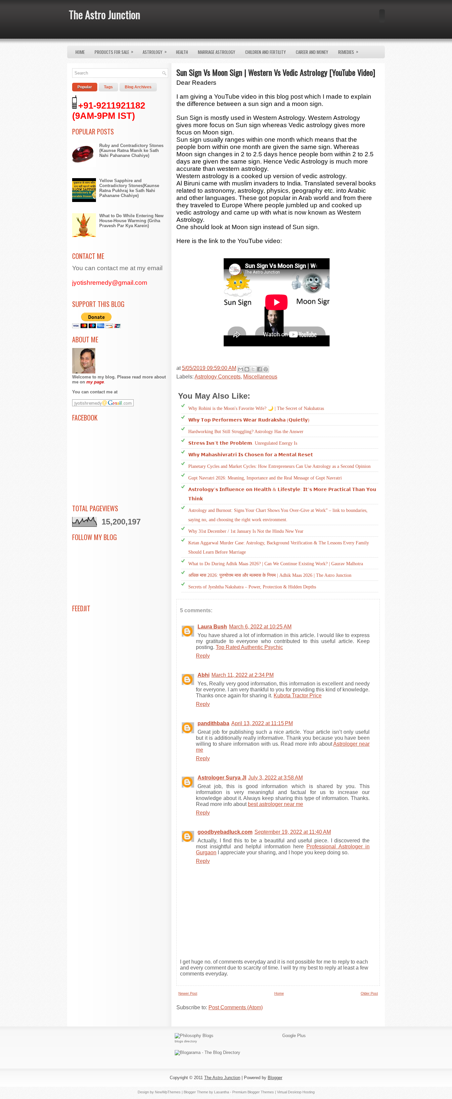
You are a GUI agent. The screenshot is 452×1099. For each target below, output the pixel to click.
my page (95, 381)
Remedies (348, 51)
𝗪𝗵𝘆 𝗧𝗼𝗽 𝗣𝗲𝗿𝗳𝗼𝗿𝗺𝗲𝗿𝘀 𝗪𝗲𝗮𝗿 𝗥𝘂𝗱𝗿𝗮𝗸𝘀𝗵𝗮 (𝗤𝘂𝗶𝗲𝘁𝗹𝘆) (248, 420)
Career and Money (312, 52)
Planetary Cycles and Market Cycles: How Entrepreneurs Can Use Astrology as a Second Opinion (279, 466)
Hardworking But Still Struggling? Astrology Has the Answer (245, 431)
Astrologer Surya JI (222, 777)
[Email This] (240, 369)
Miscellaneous (260, 376)
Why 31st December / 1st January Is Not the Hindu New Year (245, 531)
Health (182, 52)
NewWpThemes (168, 1092)
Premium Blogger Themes (253, 1092)
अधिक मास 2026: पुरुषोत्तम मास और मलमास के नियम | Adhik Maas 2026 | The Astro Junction (269, 575)
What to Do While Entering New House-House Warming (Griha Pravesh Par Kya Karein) (131, 220)
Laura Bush (212, 626)
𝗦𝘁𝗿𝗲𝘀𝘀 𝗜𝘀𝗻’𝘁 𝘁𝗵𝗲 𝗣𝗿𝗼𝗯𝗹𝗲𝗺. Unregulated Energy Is (242, 443)
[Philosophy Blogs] (194, 1035)
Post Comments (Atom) (235, 1007)
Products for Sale (114, 51)
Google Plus (294, 1035)
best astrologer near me (275, 804)
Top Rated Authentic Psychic (249, 647)
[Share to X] (253, 369)
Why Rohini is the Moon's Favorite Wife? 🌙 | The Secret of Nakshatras (256, 408)
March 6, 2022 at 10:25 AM (260, 626)
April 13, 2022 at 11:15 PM (262, 723)
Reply (203, 656)
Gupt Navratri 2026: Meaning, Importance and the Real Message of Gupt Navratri (265, 477)
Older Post (369, 993)
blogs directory (186, 1041)
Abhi (203, 675)
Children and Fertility (265, 52)
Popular (84, 87)
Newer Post (187, 993)
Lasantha (221, 1092)
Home (80, 52)
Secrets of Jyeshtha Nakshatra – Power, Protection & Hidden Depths (252, 586)
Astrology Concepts (218, 376)
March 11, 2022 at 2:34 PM (242, 675)
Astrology (155, 51)
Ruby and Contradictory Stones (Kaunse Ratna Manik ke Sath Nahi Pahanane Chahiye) (131, 150)
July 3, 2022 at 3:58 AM (275, 777)
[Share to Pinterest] (265, 369)
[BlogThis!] (247, 369)
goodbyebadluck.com (225, 832)
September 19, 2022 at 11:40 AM (292, 832)
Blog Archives (138, 87)
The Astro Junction (104, 14)
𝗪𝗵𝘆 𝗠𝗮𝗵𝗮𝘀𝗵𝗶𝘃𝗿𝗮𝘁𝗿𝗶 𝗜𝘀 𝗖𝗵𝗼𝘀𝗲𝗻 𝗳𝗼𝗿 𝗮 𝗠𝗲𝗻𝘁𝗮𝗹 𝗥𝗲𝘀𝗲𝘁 (250, 454)
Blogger (275, 1077)
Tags (108, 87)
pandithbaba (213, 723)
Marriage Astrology (216, 52)
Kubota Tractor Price (298, 695)
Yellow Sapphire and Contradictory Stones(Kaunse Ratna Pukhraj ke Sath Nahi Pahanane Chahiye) (129, 188)
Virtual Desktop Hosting (296, 1092)
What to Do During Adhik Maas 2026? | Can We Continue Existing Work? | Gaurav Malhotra (275, 563)
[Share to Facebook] (259, 369)
